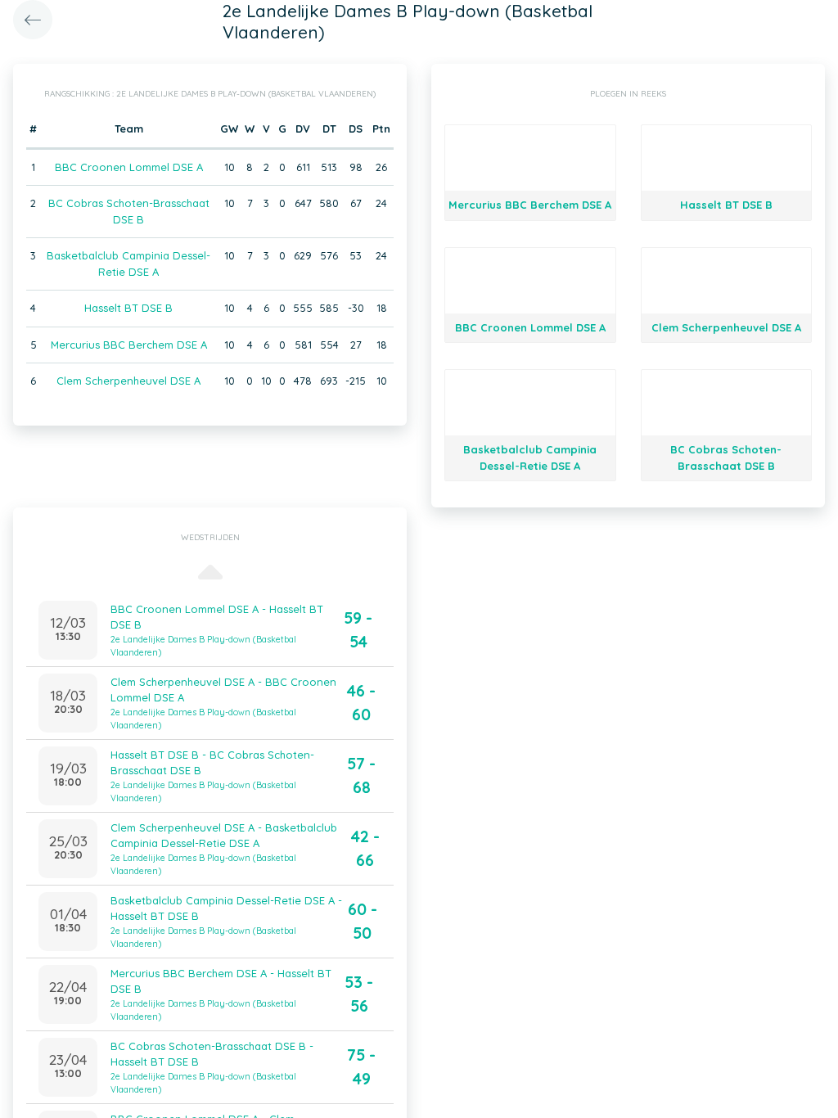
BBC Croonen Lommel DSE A (129, 167)
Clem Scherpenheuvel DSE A (128, 380)
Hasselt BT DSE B (128, 307)
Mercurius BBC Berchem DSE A (129, 344)
